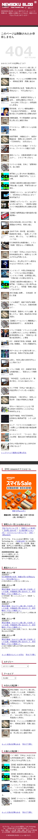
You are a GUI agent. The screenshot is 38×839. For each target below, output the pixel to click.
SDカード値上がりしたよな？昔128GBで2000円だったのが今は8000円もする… (22, 408)
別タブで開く (31, 655)
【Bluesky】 (6, 535)
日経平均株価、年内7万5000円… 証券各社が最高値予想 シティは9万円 (23, 418)
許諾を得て (21, 541)
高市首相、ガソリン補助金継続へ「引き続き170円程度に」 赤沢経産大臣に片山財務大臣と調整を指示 (23, 111)
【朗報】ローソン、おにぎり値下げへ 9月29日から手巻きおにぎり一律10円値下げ (23, 194)
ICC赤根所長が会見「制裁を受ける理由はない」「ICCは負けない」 (22, 703)
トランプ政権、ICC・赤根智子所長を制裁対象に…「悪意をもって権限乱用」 (23, 371)
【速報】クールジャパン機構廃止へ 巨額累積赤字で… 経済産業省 (22, 801)
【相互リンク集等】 (28, 528)
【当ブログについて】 (10, 528)
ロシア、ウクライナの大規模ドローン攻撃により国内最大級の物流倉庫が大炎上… (23, 427)
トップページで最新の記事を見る (13, 453)
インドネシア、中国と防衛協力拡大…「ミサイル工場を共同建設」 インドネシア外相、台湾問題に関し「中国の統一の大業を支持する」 (19, 790)
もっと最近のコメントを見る (13, 655)
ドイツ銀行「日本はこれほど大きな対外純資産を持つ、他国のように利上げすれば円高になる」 (23, 254)
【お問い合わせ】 (10, 530)
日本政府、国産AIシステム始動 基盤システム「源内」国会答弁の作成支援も (23, 314)
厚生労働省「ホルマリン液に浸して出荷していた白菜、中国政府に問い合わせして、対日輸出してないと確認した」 (18, 591)
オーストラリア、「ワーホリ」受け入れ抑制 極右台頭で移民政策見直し (23, 436)
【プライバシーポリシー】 (17, 533)
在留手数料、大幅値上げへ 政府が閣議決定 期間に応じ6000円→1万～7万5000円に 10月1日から (23, 139)
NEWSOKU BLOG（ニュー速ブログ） (19, 835)
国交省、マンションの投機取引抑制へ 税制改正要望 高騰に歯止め (22, 723)
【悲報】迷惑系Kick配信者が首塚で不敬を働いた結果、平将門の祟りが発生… (23, 185)
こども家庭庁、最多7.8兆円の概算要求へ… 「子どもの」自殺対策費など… (23, 304)
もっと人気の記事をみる (11, 744)
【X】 (31, 533)
